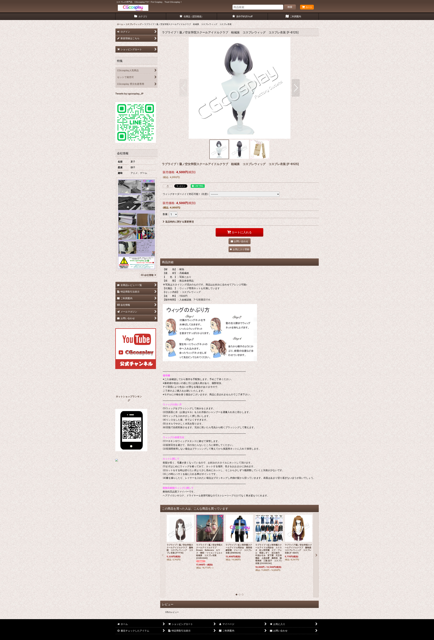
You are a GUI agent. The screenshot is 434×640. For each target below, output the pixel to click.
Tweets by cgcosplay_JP (129, 93)
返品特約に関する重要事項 (179, 221)
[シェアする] (168, 186)
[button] (183, 88)
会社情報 (149, 275)
